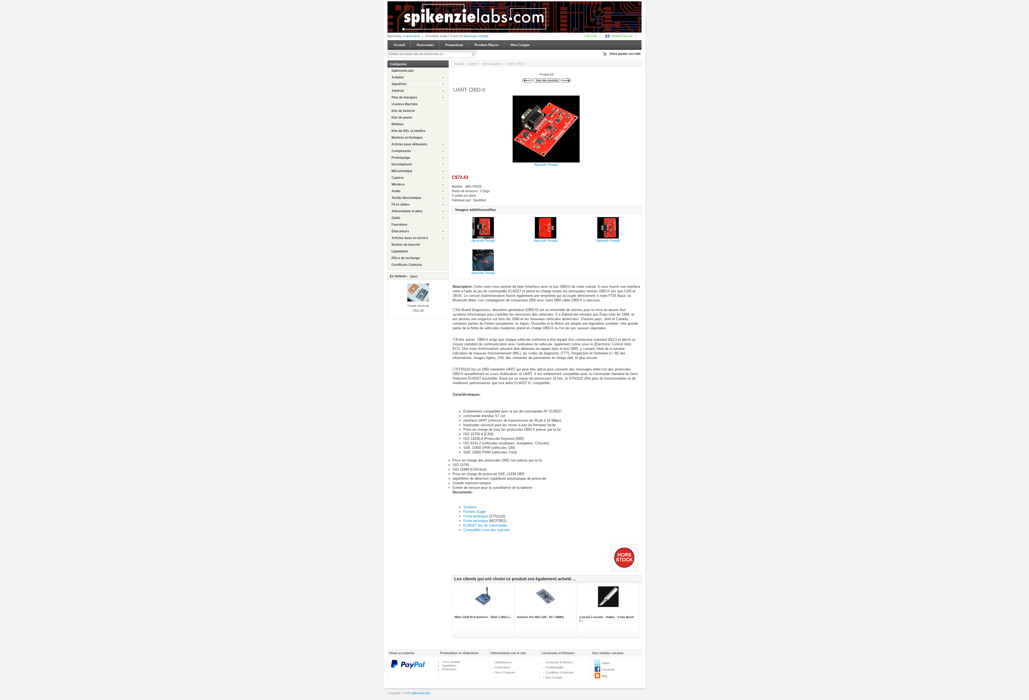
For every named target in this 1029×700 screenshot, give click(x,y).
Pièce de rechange (406, 258)
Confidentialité (555, 667)
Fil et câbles (401, 204)
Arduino (398, 77)
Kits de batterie (403, 111)
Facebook (608, 669)
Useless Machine (405, 104)
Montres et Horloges (407, 137)
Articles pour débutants (409, 144)
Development (402, 164)
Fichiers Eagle (474, 512)
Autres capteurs (492, 63)
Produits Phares (487, 45)
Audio (396, 191)
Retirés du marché (406, 245)
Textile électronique (406, 198)
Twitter (606, 663)
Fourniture (399, 224)
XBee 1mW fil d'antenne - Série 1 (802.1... (482, 617)
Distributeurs (503, 662)
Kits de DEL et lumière (409, 131)
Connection (411, 36)
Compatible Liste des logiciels (486, 530)
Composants (401, 151)
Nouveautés (425, 45)
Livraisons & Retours (559, 662)
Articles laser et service (410, 238)
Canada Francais (621, 35)
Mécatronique (402, 171)
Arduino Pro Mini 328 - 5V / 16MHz (540, 617)
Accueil (399, 45)
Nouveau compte (476, 36)
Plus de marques (404, 97)
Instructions (502, 667)
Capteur (398, 178)
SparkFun (399, 84)
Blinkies (398, 124)
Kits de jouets (402, 117)
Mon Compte (520, 45)
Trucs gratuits (451, 661)
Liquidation (400, 251)
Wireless (398, 184)
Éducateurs (400, 231)
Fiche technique (476, 516)
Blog (604, 676)
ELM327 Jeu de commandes (485, 525)
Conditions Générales (560, 672)
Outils (396, 218)
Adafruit (398, 91)
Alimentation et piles (407, 211)
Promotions (454, 45)
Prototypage (401, 158)
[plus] (413, 276)
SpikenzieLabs (403, 71)
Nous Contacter (505, 672)
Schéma (469, 507)
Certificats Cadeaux (407, 265)
